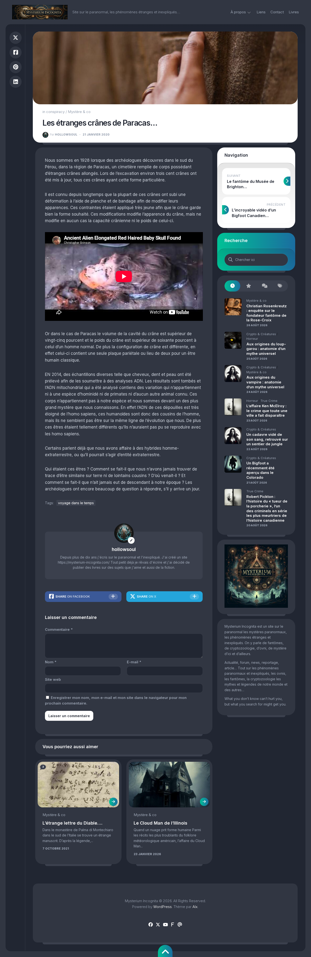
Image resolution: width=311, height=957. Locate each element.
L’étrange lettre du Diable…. (73, 823)
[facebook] (150, 925)
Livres (294, 12)
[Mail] (180, 925)
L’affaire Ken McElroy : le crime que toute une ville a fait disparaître (266, 411)
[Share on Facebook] (15, 52)
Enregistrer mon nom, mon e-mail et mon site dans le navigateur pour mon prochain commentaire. (116, 700)
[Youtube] (165, 925)
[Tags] (280, 286)
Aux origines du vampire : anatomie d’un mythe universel (265, 382)
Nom (50, 662)
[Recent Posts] (232, 286)
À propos (238, 12)
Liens (261, 12)
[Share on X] (15, 38)
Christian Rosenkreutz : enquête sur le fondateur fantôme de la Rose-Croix (266, 313)
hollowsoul (63, 134)
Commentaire (59, 629)
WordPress (162, 906)
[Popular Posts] (248, 286)
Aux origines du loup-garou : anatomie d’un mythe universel (266, 349)
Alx (195, 906)
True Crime (268, 401)
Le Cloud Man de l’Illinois (160, 823)
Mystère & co (79, 111)
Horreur (252, 339)
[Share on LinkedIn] (15, 82)
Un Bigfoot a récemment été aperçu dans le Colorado (260, 470)
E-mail (134, 662)
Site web (53, 679)
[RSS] (172, 925)
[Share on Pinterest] (15, 67)
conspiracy (55, 111)
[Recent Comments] (264, 286)
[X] (158, 925)
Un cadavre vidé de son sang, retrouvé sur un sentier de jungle (267, 439)
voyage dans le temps (76, 503)
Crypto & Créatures (261, 334)
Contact (277, 12)
